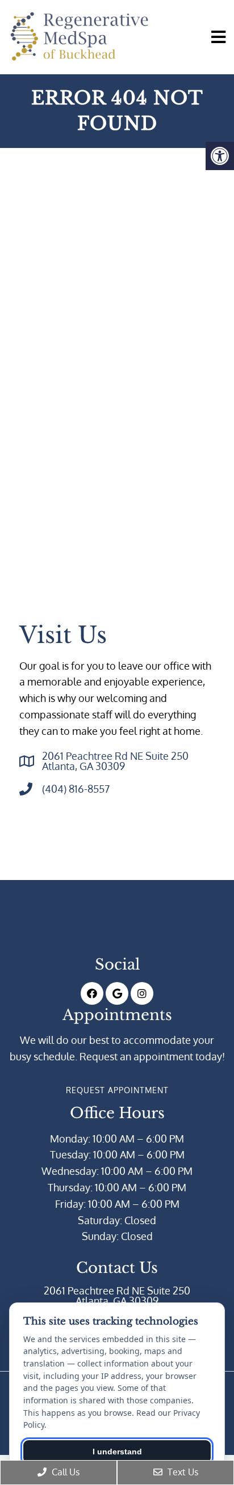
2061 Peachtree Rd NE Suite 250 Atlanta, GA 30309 (115, 761)
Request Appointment (117, 1090)
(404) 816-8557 (76, 789)
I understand (117, 1451)
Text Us (181, 1472)
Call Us (64, 1472)
